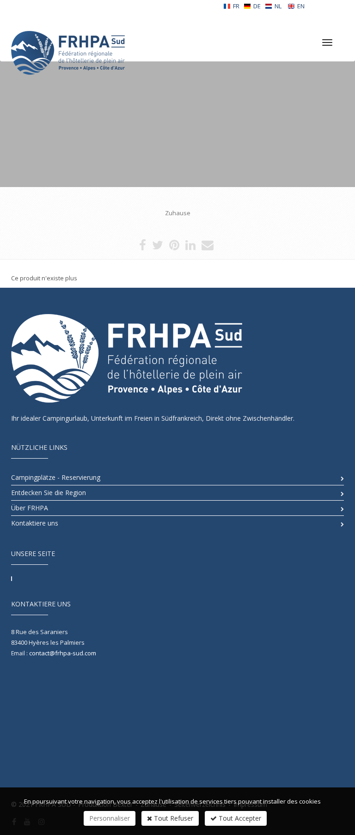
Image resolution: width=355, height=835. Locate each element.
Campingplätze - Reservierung (55, 477)
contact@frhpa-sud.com (62, 653)
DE (257, 6)
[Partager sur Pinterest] (174, 247)
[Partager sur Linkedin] (190, 247)
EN (301, 6)
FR (236, 6)
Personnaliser (109, 818)
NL (278, 6)
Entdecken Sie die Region (48, 492)
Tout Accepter (239, 818)
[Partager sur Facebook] (142, 247)
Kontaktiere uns (34, 523)
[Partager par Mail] (208, 247)
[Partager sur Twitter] (157, 247)
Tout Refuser (172, 818)
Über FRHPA (29, 507)
